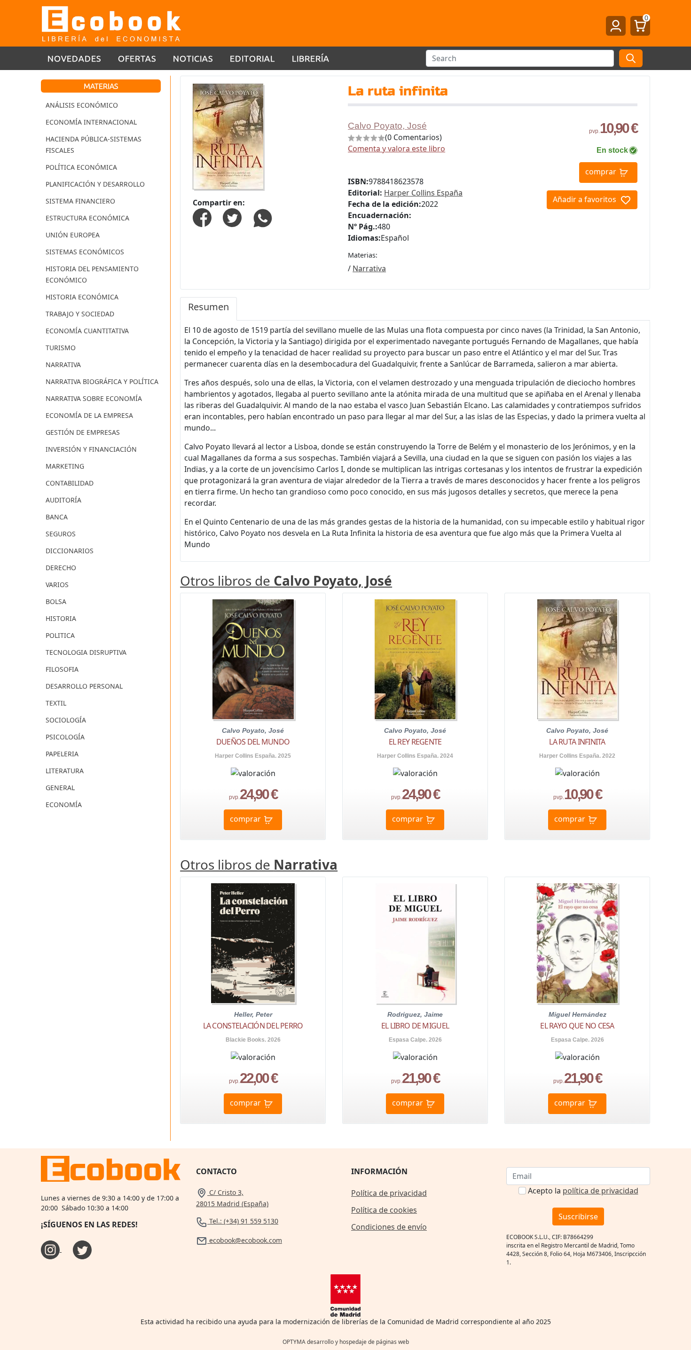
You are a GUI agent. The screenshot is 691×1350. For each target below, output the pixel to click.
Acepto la (583, 1190)
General (60, 787)
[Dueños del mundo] (253, 659)
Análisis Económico (82, 105)
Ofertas (137, 58)
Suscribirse (578, 1216)
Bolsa (56, 601)
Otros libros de (286, 580)
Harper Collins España (423, 193)
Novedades (74, 58)
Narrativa (63, 364)
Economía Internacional (91, 122)
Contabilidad (70, 483)
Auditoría (63, 499)
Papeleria (62, 753)
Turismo (61, 347)
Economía (64, 804)
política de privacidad (600, 1190)
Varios (57, 584)
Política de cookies (384, 1210)
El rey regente (415, 741)
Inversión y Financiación (91, 449)
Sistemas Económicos (85, 251)
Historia (61, 618)
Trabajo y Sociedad (80, 313)
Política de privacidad (389, 1193)
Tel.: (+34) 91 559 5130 (242, 1221)
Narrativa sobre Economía (94, 398)
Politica (60, 635)
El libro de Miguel (415, 1025)
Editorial (252, 58)
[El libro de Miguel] (415, 943)
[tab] (208, 309)
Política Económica (81, 167)
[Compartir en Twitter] (232, 217)
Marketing (65, 466)
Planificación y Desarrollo (95, 184)
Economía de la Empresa (89, 415)
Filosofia (62, 669)
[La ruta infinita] (577, 659)
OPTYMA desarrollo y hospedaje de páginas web (346, 1342)
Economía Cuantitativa (87, 330)
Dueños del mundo (253, 741)
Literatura (65, 770)
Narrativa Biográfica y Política (102, 381)
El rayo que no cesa (577, 1025)
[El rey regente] (415, 659)
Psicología (65, 736)
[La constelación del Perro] (253, 943)
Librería (311, 58)
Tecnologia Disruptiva (86, 652)
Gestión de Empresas (83, 432)
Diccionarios (70, 550)
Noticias (193, 58)
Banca (57, 516)
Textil (56, 703)
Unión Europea (73, 234)
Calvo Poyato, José (387, 126)
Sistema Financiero (80, 200)
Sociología (66, 719)
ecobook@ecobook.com (244, 1240)
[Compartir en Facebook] (202, 217)
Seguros (61, 533)
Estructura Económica (87, 217)
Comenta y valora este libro (396, 148)
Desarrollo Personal (84, 686)
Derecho (61, 567)
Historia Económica (82, 296)
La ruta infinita (577, 741)
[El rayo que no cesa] (577, 943)
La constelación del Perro (253, 1025)
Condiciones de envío (389, 1227)
